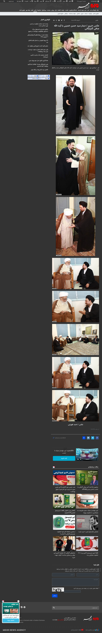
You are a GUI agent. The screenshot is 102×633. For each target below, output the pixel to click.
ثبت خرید (64, 458)
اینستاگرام (47, 1)
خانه (98, 10)
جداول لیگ (19, 1)
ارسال (54, 596)
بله (53, 1)
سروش (64, 1)
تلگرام (70, 1)
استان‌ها (39, 10)
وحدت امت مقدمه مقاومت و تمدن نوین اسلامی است (39, 25)
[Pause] (78, 459)
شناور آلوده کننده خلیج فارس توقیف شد (37, 46)
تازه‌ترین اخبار (45, 19)
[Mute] (81, 459)
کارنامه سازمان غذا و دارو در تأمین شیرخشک (39, 56)
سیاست (49, 10)
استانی (78, 14)
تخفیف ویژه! (10, 620)
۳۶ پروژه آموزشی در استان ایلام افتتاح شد (38, 41)
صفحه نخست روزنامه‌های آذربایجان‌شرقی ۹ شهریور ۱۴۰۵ (37, 36)
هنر (88, 10)
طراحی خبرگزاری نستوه (91, 630)
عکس (35, 10)
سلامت (66, 10)
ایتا (30, 1)
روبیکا (35, 1)
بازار (56, 10)
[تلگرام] (24, 607)
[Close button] (18, 601)
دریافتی (66, 14)
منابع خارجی (60, 14)
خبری (82, 14)
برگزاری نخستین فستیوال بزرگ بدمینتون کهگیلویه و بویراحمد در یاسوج (38, 30)
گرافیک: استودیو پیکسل (76, 630)
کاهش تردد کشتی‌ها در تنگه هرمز (39, 70)
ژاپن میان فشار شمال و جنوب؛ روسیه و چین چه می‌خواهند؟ (38, 51)
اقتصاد (59, 10)
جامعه (62, 10)
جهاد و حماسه (72, 14)
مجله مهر (28, 10)
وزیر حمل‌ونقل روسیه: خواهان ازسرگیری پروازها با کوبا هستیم (38, 65)
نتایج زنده (27, 1)
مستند (86, 14)
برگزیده (90, 14)
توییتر (41, 1)
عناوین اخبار (96, 14)
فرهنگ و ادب (93, 10)
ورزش (52, 10)
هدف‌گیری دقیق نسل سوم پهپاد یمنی (38, 61)
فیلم (32, 10)
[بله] (21, 607)
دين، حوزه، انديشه (82, 10)
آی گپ (58, 1)
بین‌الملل (44, 10)
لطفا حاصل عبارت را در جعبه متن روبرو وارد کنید (86, 588)
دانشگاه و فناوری (73, 10)
